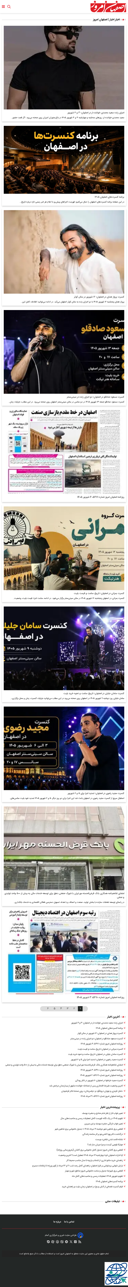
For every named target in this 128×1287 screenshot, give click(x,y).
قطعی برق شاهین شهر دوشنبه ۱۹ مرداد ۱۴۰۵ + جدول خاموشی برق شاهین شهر (89, 1129)
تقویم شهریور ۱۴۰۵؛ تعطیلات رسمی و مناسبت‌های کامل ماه (97, 1176)
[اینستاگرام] (75, 1242)
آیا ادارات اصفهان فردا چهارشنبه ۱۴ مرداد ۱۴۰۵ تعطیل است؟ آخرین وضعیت (90, 1155)
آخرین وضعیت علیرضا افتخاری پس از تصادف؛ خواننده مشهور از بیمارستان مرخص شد (86, 1086)
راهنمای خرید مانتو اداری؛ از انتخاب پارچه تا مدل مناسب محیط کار (94, 1160)
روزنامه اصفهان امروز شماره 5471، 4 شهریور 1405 (100, 497)
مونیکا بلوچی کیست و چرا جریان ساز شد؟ (105, 1145)
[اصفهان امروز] (108, 6)
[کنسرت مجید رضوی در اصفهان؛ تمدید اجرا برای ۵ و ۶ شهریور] (64, 748)
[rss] (79, 1242)
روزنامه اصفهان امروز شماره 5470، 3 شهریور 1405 (100, 997)
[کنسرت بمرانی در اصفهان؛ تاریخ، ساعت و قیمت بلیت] (64, 548)
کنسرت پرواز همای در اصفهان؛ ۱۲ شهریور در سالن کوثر (99, 297)
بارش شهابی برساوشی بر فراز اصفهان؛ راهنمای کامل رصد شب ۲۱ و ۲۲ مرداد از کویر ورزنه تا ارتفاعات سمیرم (77, 1166)
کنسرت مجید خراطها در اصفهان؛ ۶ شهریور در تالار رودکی (99, 1080)
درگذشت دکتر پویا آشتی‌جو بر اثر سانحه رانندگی (102, 1134)
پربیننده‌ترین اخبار (110, 1107)
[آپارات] (52, 1242)
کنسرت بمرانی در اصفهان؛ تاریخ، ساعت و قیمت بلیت (99, 593)
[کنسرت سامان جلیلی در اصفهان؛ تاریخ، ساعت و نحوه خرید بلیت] (64, 648)
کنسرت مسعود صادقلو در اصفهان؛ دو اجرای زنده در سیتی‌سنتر (95, 397)
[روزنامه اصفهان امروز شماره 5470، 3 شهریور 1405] (64, 952)
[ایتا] (62, 1242)
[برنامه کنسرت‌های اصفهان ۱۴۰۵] (64, 160)
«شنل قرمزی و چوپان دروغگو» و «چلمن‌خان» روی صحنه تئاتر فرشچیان (92, 1091)
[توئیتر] (71, 1242)
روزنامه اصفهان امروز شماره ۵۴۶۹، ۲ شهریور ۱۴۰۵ (101, 1075)
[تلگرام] (66, 1242)
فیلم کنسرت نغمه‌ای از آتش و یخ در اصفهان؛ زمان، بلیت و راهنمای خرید (92, 1187)
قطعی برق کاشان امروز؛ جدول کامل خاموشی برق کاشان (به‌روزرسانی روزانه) (90, 1150)
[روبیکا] (57, 1242)
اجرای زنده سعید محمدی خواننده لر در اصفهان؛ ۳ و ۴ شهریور (95, 113)
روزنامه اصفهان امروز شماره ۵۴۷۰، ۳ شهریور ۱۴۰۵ (101, 1070)
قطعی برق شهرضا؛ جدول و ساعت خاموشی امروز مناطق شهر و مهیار (94, 1171)
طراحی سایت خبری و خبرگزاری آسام (60, 1235)
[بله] (48, 1242)
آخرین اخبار (113, 1017)
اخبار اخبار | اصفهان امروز (106, 19)
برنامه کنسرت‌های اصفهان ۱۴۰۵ (109, 197)
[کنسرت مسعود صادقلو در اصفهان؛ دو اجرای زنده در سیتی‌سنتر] (64, 352)
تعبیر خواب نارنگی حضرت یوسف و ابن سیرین (103, 1124)
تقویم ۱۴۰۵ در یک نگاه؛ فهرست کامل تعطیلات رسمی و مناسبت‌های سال (91, 1118)
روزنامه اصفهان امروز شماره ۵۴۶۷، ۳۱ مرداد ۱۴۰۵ (102, 1096)
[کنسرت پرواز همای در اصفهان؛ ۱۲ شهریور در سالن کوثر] (64, 252)
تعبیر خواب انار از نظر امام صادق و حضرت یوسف (102, 1113)
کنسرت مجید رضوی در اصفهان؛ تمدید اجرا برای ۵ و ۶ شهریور (96, 793)
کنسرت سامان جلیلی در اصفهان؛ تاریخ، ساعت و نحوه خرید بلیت (93, 693)
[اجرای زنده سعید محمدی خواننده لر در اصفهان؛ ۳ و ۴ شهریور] (64, 67)
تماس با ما (69, 1222)
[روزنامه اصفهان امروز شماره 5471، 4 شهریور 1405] (64, 452)
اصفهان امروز (65, 1253)
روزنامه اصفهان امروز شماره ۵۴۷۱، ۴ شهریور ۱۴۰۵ (102, 1044)
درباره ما (57, 1222)
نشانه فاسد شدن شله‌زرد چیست (109, 1140)
